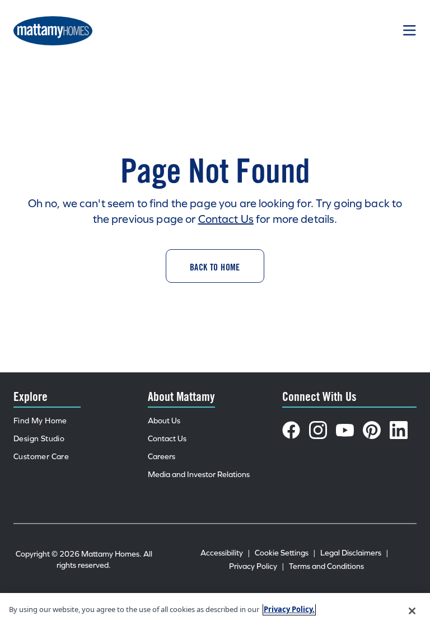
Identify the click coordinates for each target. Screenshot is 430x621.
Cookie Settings (285, 553)
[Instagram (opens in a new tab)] (318, 430)
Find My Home (40, 421)
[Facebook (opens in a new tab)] (291, 430)
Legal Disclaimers (354, 553)
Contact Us (226, 219)
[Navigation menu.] (410, 31)
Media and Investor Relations (199, 474)
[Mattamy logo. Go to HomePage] (52, 31)
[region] (215, 607)
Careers (161, 456)
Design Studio (38, 438)
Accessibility (225, 553)
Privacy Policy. (289, 609)
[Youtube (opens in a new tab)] (345, 430)
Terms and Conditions (326, 566)
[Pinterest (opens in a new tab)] (372, 430)
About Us (164, 421)
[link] (215, 266)
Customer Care (41, 456)
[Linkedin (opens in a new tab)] (399, 430)
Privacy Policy (256, 566)
